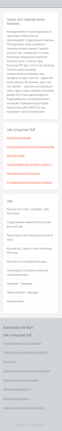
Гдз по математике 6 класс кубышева (22, 343)
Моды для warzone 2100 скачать (23, 173)
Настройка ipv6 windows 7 (16, 398)
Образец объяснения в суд (17, 389)
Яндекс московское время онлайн (20, 380)
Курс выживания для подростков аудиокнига (29, 182)
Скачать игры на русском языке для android (25, 352)
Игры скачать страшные (19, 137)
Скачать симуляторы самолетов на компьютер (26, 371)
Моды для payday (16, 155)
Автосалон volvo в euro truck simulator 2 (24, 408)
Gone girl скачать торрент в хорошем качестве (30, 146)
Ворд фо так (9, 361)
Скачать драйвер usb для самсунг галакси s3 (29, 164)
